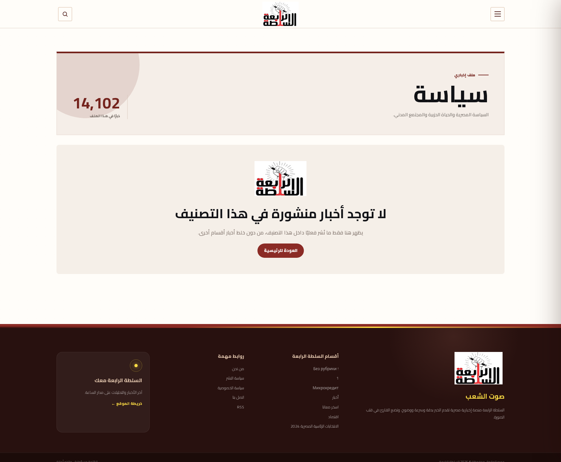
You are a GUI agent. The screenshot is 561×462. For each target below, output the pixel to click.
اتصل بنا (238, 397)
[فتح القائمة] (498, 14)
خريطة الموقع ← (126, 403)
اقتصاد (333, 416)
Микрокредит (326, 388)
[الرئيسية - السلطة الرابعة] (280, 14)
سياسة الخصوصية (231, 388)
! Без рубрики (326, 368)
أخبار (335, 397)
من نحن (238, 368)
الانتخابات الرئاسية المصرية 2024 (315, 426)
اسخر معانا (330, 407)
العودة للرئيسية (280, 250)
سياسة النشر (235, 378)
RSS (240, 407)
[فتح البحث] (65, 14)
